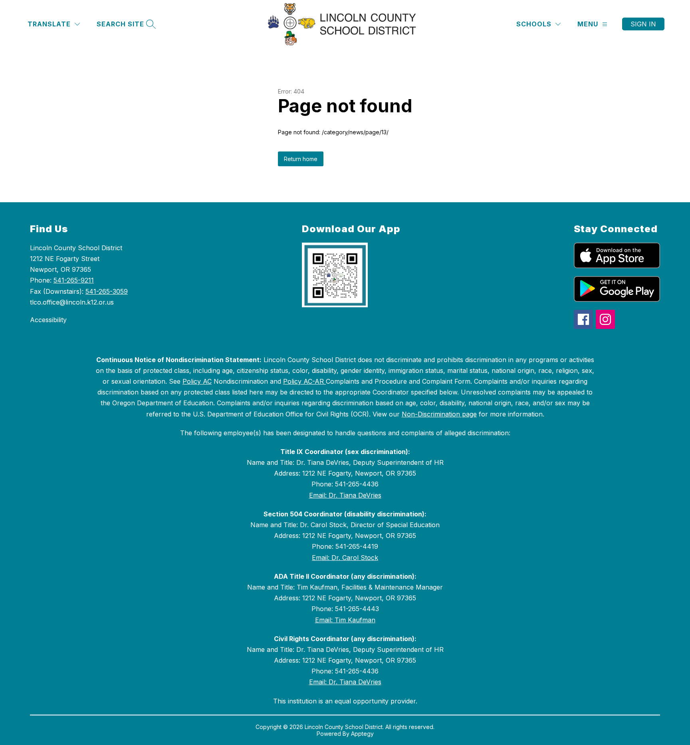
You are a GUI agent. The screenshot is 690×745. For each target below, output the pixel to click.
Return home (300, 158)
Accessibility (48, 320)
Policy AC (197, 381)
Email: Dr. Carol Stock (345, 558)
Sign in (643, 24)
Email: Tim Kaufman (345, 620)
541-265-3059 (106, 291)
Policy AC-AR (304, 381)
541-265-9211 (74, 280)
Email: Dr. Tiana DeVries (345, 495)
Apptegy (362, 733)
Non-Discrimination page (439, 414)
